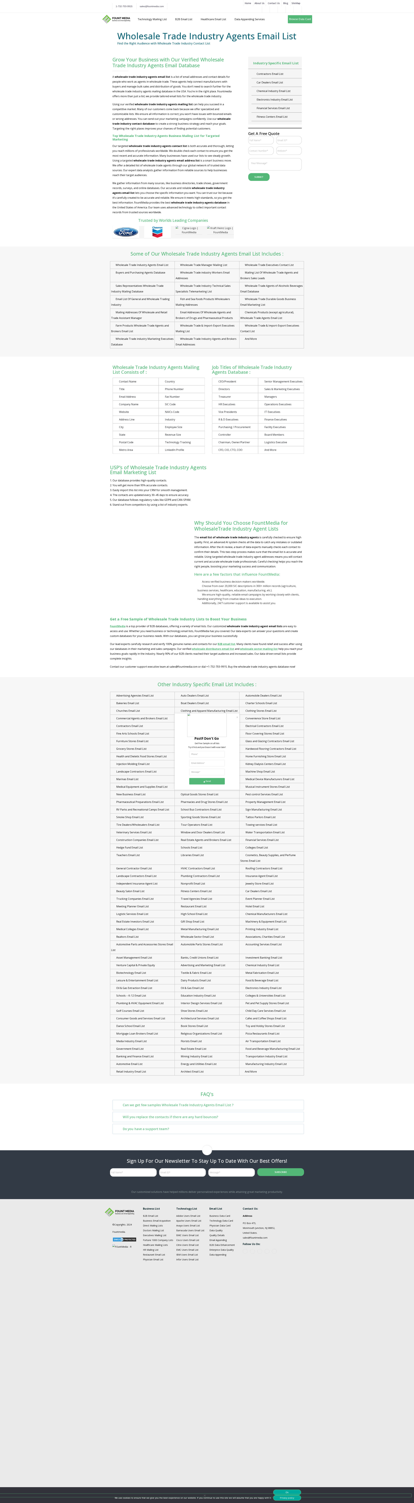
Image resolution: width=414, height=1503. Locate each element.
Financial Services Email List (262, 840)
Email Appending (218, 1240)
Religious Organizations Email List (201, 1033)
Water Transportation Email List (265, 832)
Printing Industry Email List (261, 929)
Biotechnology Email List (131, 973)
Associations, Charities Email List (265, 937)
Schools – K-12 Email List (131, 995)
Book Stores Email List (194, 1026)
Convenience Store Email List (262, 718)
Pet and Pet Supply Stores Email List (267, 1003)
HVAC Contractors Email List (273, 99)
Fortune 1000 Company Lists (158, 1240)
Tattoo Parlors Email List (260, 817)
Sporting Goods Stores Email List (200, 817)
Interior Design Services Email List (201, 1003)
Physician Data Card (219, 1225)
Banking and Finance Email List (135, 1056)
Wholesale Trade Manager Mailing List (203, 265)
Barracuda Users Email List (190, 1230)
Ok (287, 1492)
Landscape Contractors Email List (136, 771)
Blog (285, 3)
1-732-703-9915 (124, 6)
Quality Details (217, 1235)
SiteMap (296, 3)
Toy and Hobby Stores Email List (265, 1026)
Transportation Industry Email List (266, 1056)
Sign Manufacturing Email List (263, 809)
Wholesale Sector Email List (197, 937)
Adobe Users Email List (188, 1215)
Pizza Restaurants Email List (262, 1033)
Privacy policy (287, 1498)
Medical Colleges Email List (132, 929)
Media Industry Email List (131, 1041)
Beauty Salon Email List (130, 891)
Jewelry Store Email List (259, 883)
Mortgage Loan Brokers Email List (137, 1033)
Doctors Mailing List (153, 1230)
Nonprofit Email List (192, 883)
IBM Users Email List (187, 1254)
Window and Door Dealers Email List (202, 832)
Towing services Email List (261, 825)
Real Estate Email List (193, 1049)
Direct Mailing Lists (153, 1225)
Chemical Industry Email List (262, 965)
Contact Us (274, 3)
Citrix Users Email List (187, 1244)
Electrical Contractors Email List (264, 726)
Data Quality (216, 1230)
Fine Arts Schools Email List (132, 733)
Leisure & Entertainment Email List (137, 980)
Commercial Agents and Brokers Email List (142, 718)
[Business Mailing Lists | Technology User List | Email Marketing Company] (116, 19)
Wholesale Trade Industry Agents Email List (142, 265)
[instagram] (274, 1251)
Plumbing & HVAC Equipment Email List (140, 1003)
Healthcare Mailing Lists (155, 1244)
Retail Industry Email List (131, 1071)
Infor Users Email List (187, 1259)
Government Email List (130, 1049)
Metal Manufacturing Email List (199, 929)
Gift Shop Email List (268, 91)
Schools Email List (191, 847)
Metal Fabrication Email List (262, 973)
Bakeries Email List (127, 703)
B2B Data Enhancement (222, 1244)
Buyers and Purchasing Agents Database (140, 272)
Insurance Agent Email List (272, 116)
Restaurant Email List (193, 906)
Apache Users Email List (188, 1220)
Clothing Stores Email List (261, 711)
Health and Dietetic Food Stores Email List (141, 756)
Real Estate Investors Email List (135, 921)
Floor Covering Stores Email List (264, 733)
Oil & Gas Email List (192, 988)
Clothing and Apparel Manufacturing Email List (209, 711)
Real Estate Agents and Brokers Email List (205, 840)
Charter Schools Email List (261, 703)
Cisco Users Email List (187, 1240)
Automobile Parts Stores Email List (201, 944)
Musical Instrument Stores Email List (267, 787)
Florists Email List (191, 1041)
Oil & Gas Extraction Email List (134, 988)
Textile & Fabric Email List (196, 973)
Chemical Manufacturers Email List (266, 914)
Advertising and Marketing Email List (202, 965)
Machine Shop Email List (260, 771)
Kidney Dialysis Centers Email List (265, 764)
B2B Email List (150, 1215)
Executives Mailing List (154, 1235)
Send (208, 781)
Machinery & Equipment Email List (266, 921)
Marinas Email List (127, 779)
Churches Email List (128, 711)
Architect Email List (192, 1071)
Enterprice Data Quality (221, 1249)
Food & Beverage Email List (261, 980)
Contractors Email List (129, 726)
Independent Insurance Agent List (137, 883)
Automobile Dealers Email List (263, 695)
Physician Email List (153, 1259)
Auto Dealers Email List (194, 695)
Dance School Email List (130, 1026)
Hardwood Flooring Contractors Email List (270, 749)
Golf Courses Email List (130, 1011)
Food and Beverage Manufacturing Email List (272, 1049)
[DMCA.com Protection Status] (124, 1239)
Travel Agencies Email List (196, 899)
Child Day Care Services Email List (265, 1011)
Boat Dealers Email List (194, 703)
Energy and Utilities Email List (198, 1064)
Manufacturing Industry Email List (266, 1064)
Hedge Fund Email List (129, 847)
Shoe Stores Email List (194, 1011)
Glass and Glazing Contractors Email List (269, 741)
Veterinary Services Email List (134, 832)
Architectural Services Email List (199, 1018)
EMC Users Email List (187, 1249)
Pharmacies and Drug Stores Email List (204, 802)
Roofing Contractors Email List (263, 868)
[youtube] (252, 1251)
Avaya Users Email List (188, 1225)
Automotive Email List (129, 1064)
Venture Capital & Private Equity (135, 965)
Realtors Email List (127, 937)
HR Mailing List (150, 1249)
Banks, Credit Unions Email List (199, 957)
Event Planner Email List (260, 899)
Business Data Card (219, 1215)
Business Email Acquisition (157, 1220)
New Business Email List (131, 794)
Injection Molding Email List (133, 764)
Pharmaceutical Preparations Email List (140, 802)
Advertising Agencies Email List (135, 695)
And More (251, 339)
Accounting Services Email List (263, 944)
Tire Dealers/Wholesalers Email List (137, 825)
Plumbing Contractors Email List (200, 876)
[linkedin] (267, 1251)
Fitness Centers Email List (196, 891)
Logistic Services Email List (132, 914)
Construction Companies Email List (137, 840)
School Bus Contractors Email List (201, 809)
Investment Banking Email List (263, 957)
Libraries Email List (192, 855)
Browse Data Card (300, 19)
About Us (259, 3)
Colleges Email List (256, 847)
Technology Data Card (221, 1220)
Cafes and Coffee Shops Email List (265, 1018)
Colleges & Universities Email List (265, 995)
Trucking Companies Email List (135, 899)
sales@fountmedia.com (152, 6)
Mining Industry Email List (196, 1056)
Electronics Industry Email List (263, 988)
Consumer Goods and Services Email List (140, 1018)
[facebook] (245, 1251)
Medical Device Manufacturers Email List (269, 779)
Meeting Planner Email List (132, 906)
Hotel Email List (265, 108)
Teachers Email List (128, 855)
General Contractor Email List (274, 82)
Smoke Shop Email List (130, 817)
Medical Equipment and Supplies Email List (142, 787)
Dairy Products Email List (271, 74)
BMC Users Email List (187, 1235)
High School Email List (193, 914)
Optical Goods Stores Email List (199, 794)
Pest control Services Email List (264, 794)
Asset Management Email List (134, 957)
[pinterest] (259, 1251)
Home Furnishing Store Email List (265, 756)
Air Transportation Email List (263, 1041)
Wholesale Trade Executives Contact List (269, 265)
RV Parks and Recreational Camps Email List (142, 809)
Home (248, 3)
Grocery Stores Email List (131, 749)
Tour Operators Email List (196, 825)
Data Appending (217, 1254)
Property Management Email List (265, 802)
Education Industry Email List (198, 995)
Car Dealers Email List (258, 891)
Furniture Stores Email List (132, 741)
